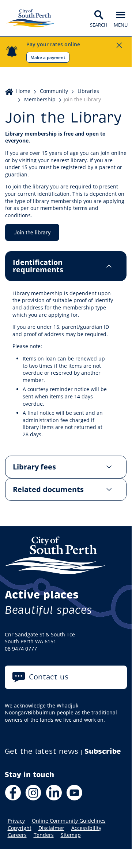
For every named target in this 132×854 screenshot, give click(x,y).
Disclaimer (51, 828)
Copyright (19, 828)
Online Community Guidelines (69, 820)
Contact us (49, 677)
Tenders (44, 835)
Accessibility (86, 828)
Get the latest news (42, 751)
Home (23, 90)
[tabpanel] (66, 368)
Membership (40, 99)
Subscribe (102, 751)
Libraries (88, 90)
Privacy (16, 820)
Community (54, 90)
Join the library (32, 232)
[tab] (66, 266)
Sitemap (71, 835)
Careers (17, 835)
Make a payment (47, 57)
